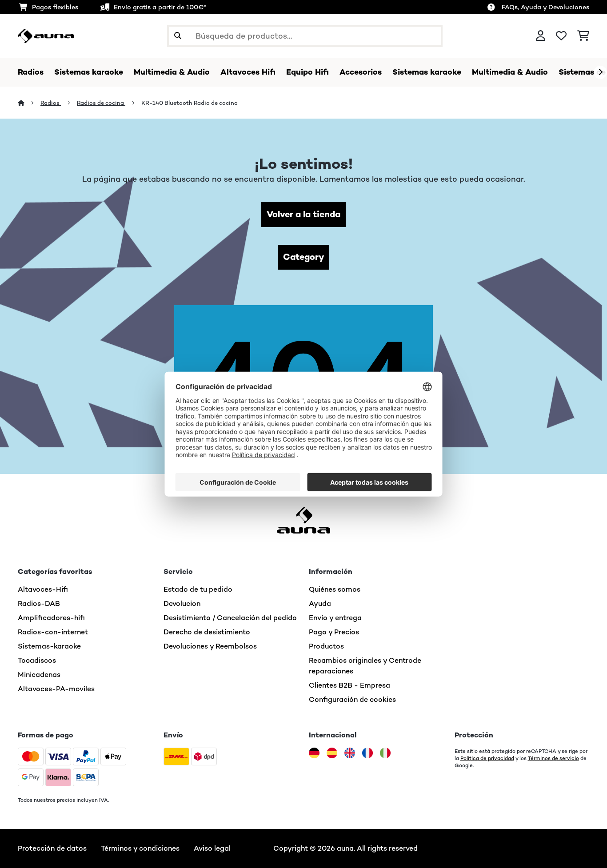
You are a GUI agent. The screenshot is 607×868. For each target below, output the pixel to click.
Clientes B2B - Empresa (349, 685)
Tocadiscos (37, 660)
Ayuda (320, 603)
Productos (326, 646)
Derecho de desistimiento (207, 632)
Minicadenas (39, 674)
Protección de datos (52, 848)
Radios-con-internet (53, 632)
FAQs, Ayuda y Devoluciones (545, 7)
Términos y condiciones (140, 848)
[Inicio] (29, 103)
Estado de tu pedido (198, 589)
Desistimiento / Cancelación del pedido (230, 617)
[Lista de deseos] (561, 36)
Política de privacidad (487, 758)
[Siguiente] (600, 72)
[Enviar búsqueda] (177, 36)
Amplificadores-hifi (51, 617)
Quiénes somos (334, 589)
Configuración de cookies (352, 699)
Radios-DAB (39, 603)
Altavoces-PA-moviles (56, 688)
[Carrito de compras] (583, 36)
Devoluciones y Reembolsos (210, 646)
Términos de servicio (553, 758)
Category (303, 257)
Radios (50, 103)
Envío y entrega (335, 617)
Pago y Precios (334, 632)
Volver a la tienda (303, 214)
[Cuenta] (540, 36)
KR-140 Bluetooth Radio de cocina (189, 103)
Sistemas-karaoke (49, 646)
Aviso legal (212, 848)
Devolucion (182, 603)
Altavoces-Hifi (43, 589)
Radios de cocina (101, 103)
